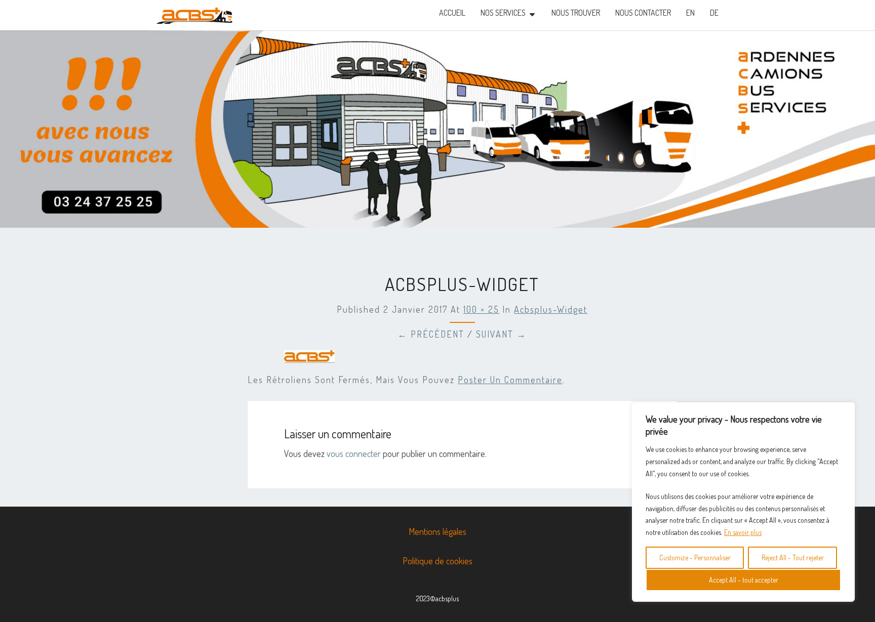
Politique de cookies (437, 560)
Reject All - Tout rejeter (793, 557)
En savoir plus (743, 532)
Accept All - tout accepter (743, 579)
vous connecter (354, 453)
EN (690, 13)
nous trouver (575, 13)
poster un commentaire (510, 379)
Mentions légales (437, 531)
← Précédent (430, 334)
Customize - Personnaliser (695, 557)
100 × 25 (481, 309)
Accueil (452, 13)
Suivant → (501, 334)
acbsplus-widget (550, 309)
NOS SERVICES (503, 13)
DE (714, 13)
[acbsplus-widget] (309, 359)
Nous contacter (643, 13)
